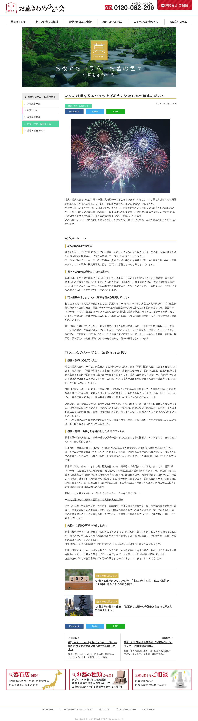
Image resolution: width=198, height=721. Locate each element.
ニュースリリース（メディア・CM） (76, 709)
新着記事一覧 (33, 103)
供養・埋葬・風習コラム (78, 106)
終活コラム (32, 110)
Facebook (74, 111)
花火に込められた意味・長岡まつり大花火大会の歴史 (95, 499)
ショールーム (48, 709)
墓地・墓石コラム (35, 130)
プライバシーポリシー (126, 709)
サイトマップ (148, 709)
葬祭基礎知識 (33, 117)
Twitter (95, 111)
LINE (115, 111)
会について (104, 709)
